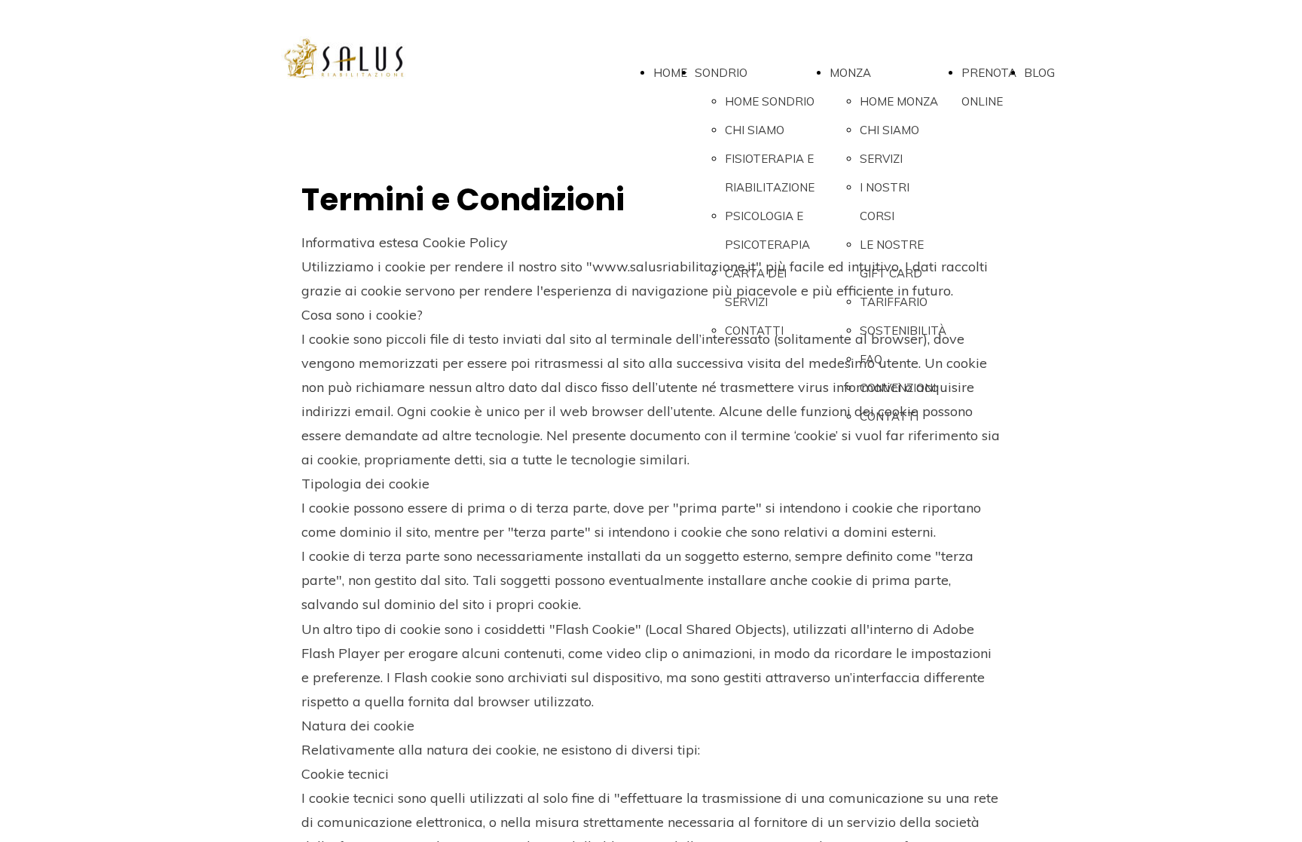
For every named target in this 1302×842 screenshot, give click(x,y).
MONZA (850, 73)
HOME (670, 73)
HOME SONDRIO (770, 101)
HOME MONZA (899, 101)
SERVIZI (881, 159)
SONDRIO (721, 73)
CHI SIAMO (754, 130)
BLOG (1039, 73)
